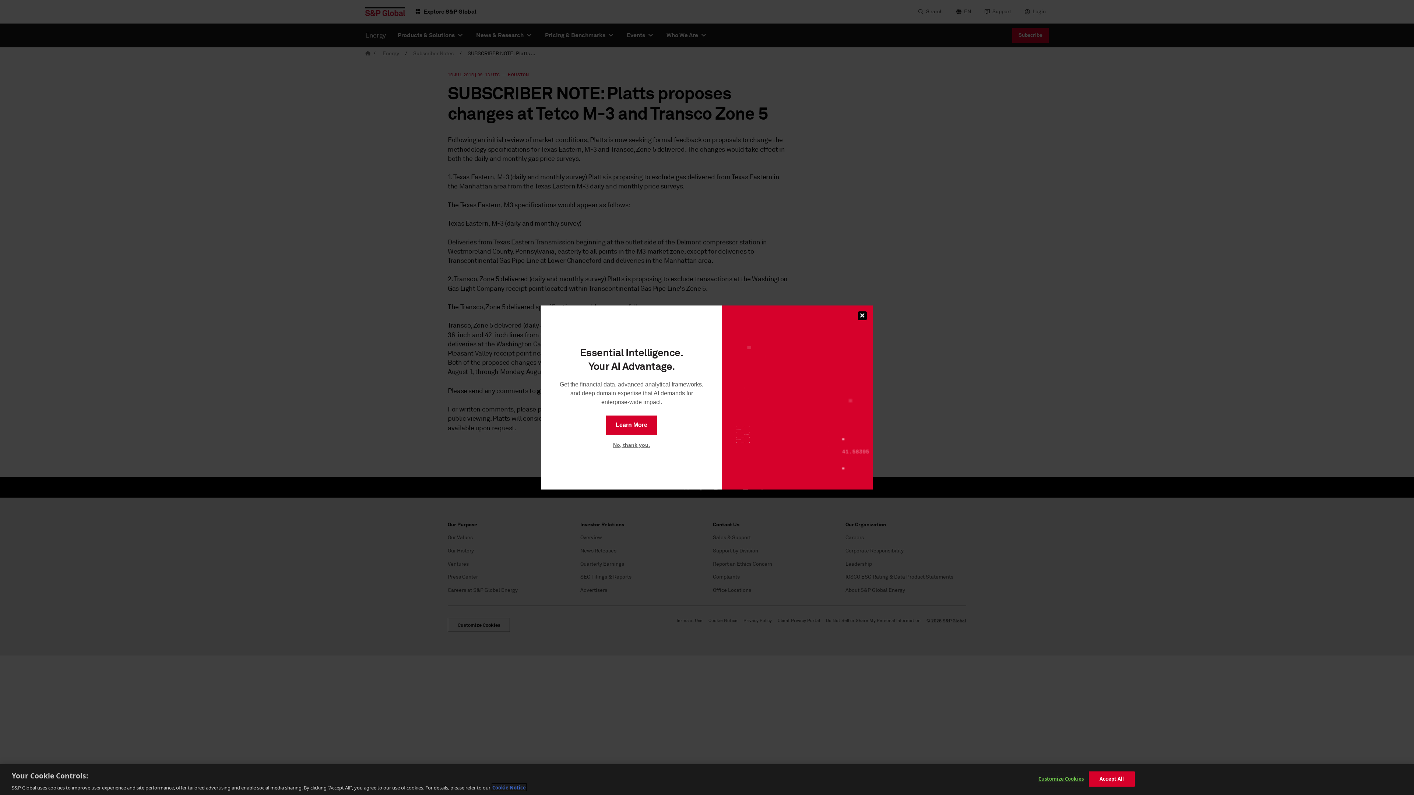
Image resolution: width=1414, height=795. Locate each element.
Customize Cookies (1061, 778)
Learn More (631, 425)
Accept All (1112, 778)
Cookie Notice (509, 787)
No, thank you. (631, 445)
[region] (707, 779)
